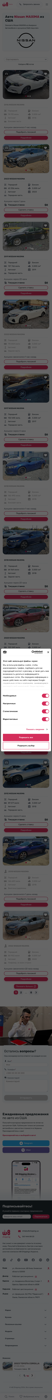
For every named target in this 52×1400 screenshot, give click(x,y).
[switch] (45, 704)
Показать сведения (35, 729)
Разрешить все (26, 737)
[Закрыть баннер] (48, 652)
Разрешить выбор (26, 746)
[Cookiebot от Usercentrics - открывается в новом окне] (32, 652)
